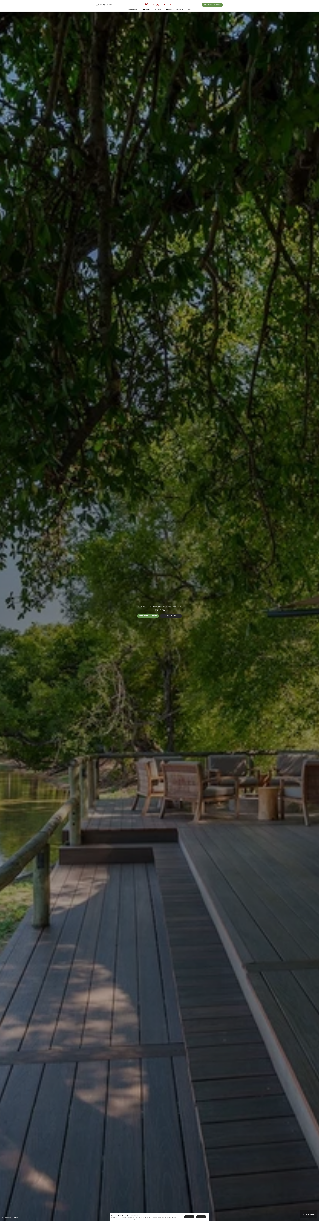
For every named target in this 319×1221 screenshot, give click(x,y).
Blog (189, 9)
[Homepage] (2, 1217)
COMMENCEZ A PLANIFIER (212, 4)
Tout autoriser (189, 1216)
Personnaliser (201, 1216)
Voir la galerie (171, 615)
